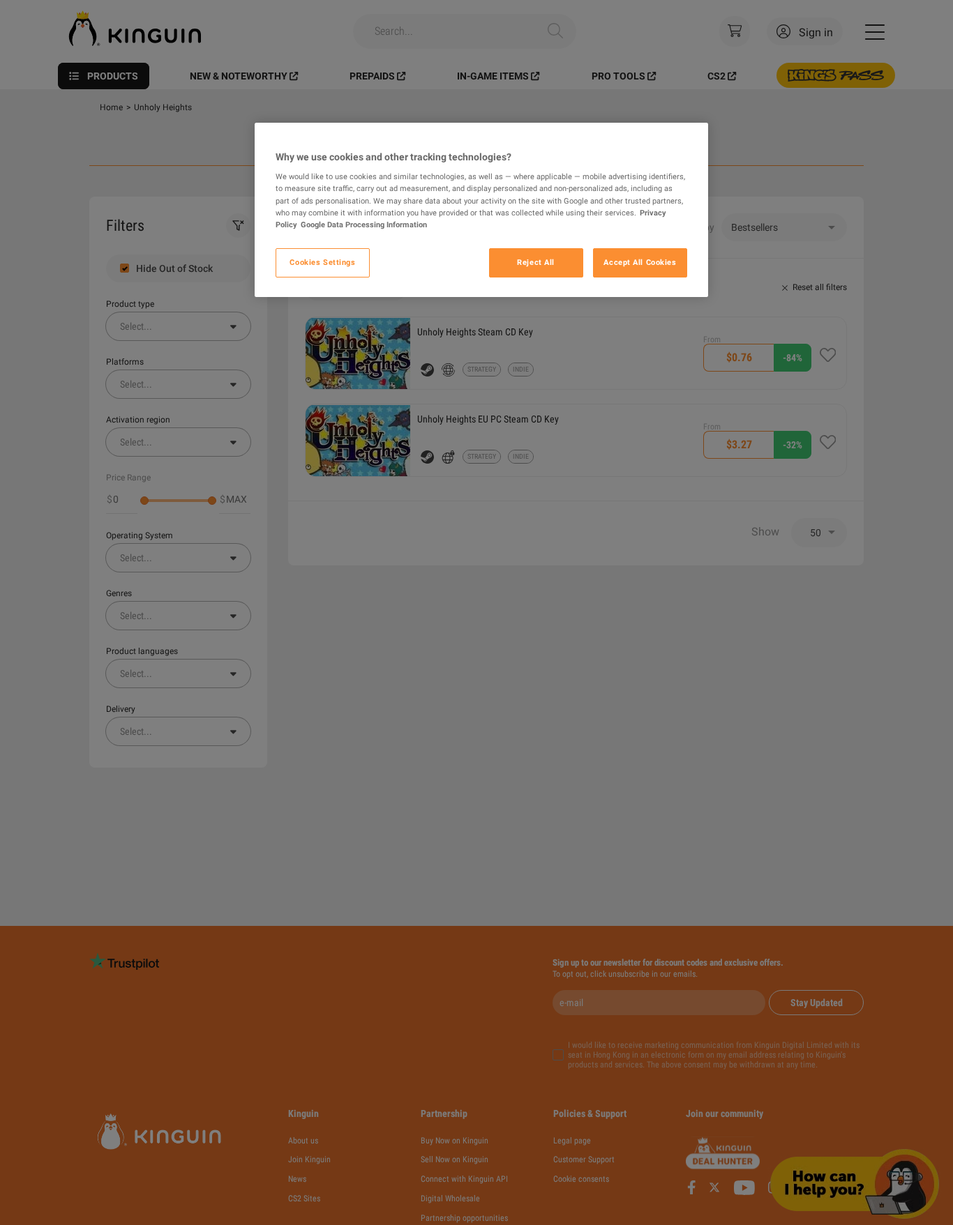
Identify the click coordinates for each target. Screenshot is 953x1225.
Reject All (536, 262)
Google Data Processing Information (364, 224)
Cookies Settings (322, 262)
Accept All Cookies (639, 262)
